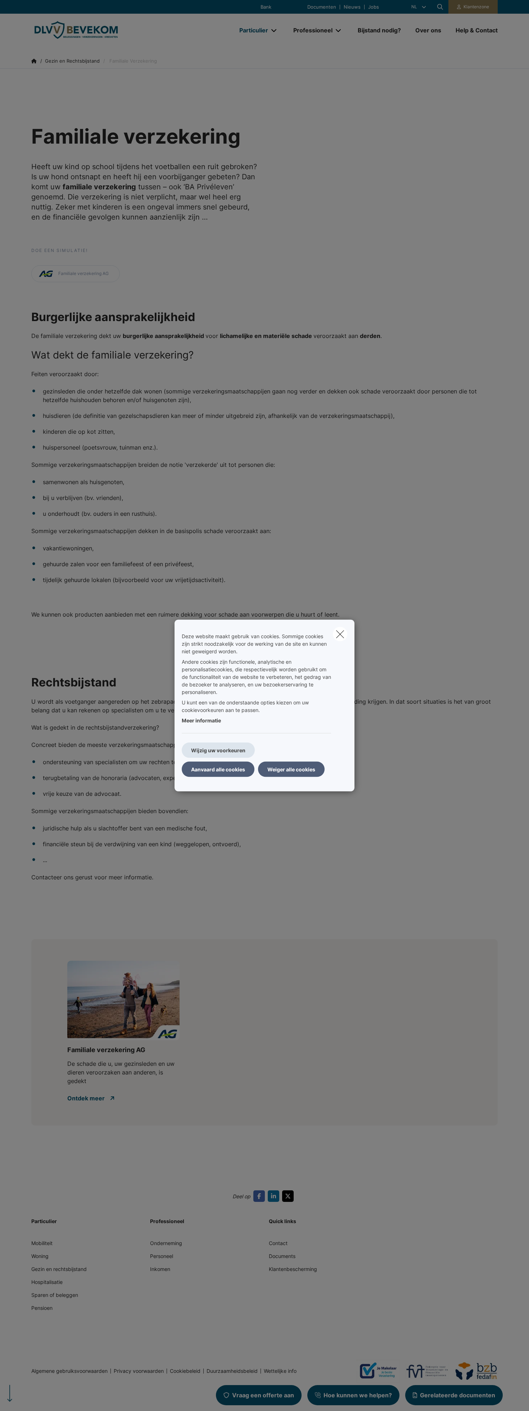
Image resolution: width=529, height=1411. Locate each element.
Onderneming (166, 1243)
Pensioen (42, 1308)
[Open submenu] (274, 30)
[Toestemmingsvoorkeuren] (28, 1397)
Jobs (373, 7)
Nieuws (352, 7)
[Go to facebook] (260, 1196)
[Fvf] (424, 1371)
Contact (278, 1243)
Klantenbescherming (293, 1269)
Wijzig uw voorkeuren (218, 750)
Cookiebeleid (185, 1371)
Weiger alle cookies (291, 769)
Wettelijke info (280, 1371)
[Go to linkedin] (275, 1196)
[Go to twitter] (289, 1196)
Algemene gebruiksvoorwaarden (69, 1371)
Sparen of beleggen (54, 1295)
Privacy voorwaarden (139, 1371)
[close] (340, 634)
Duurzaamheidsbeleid (232, 1371)
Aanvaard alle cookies (218, 769)
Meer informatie (201, 720)
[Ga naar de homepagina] (103, 30)
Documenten (321, 7)
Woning (40, 1256)
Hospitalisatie (47, 1282)
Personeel (161, 1256)
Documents (282, 1256)
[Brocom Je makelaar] (375, 1371)
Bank (266, 7)
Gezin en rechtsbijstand (59, 1269)
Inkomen (160, 1269)
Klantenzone (476, 6)
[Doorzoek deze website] (440, 7)
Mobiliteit (42, 1243)
